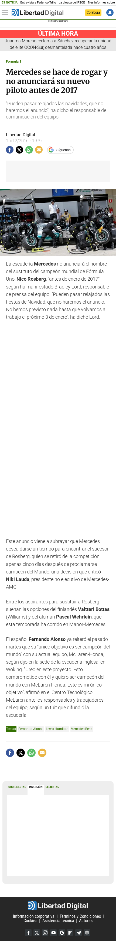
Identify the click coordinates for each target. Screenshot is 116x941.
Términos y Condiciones (80, 916)
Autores (86, 920)
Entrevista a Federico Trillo (38, 2)
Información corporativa (33, 916)
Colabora (93, 12)
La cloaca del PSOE (72, 2)
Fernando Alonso (30, 729)
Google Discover (62, 932)
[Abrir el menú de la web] (6, 12)
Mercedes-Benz (81, 729)
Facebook (28, 932)
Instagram (45, 932)
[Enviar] (29, 150)
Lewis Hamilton (57, 729)
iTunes (87, 932)
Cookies (30, 920)
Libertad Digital (58, 905)
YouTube (53, 932)
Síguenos (63, 150)
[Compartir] (9, 150)
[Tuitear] (19, 150)
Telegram (78, 932)
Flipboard (70, 932)
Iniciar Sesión (110, 12)
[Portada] (37, 12)
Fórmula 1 (13, 61)
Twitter (36, 932)
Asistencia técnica (58, 920)
